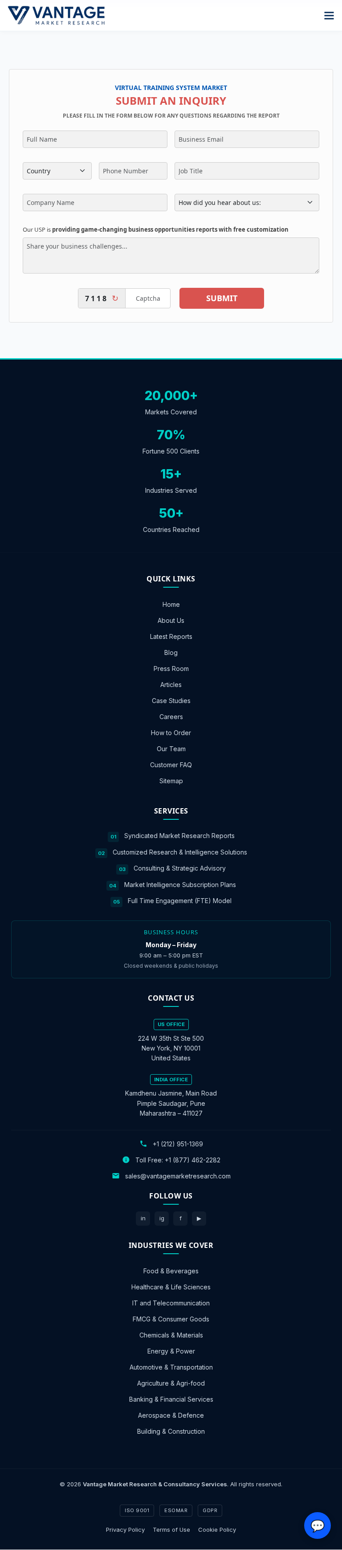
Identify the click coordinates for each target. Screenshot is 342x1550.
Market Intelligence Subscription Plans (180, 884)
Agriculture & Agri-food (171, 1383)
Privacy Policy (125, 1529)
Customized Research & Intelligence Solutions (180, 852)
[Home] (56, 15)
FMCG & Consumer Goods (171, 1319)
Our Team (171, 749)
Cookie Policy (217, 1529)
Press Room (171, 668)
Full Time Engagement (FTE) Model (180, 901)
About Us (171, 620)
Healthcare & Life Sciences (171, 1287)
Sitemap (171, 781)
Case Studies (171, 700)
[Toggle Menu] (329, 15)
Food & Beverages (171, 1271)
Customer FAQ (171, 765)
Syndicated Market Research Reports (179, 836)
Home (171, 604)
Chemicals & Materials (171, 1335)
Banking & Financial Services (171, 1399)
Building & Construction (171, 1431)
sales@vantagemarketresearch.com (178, 1176)
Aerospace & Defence (171, 1415)
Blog (171, 652)
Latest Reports (171, 636)
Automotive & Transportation (171, 1367)
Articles (171, 684)
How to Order (171, 732)
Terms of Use (171, 1529)
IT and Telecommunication (171, 1303)
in (143, 1218)
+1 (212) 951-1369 (178, 1144)
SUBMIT (221, 298)
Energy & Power (171, 1351)
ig (161, 1218)
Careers (171, 716)
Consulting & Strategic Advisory (180, 868)
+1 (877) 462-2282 (192, 1160)
